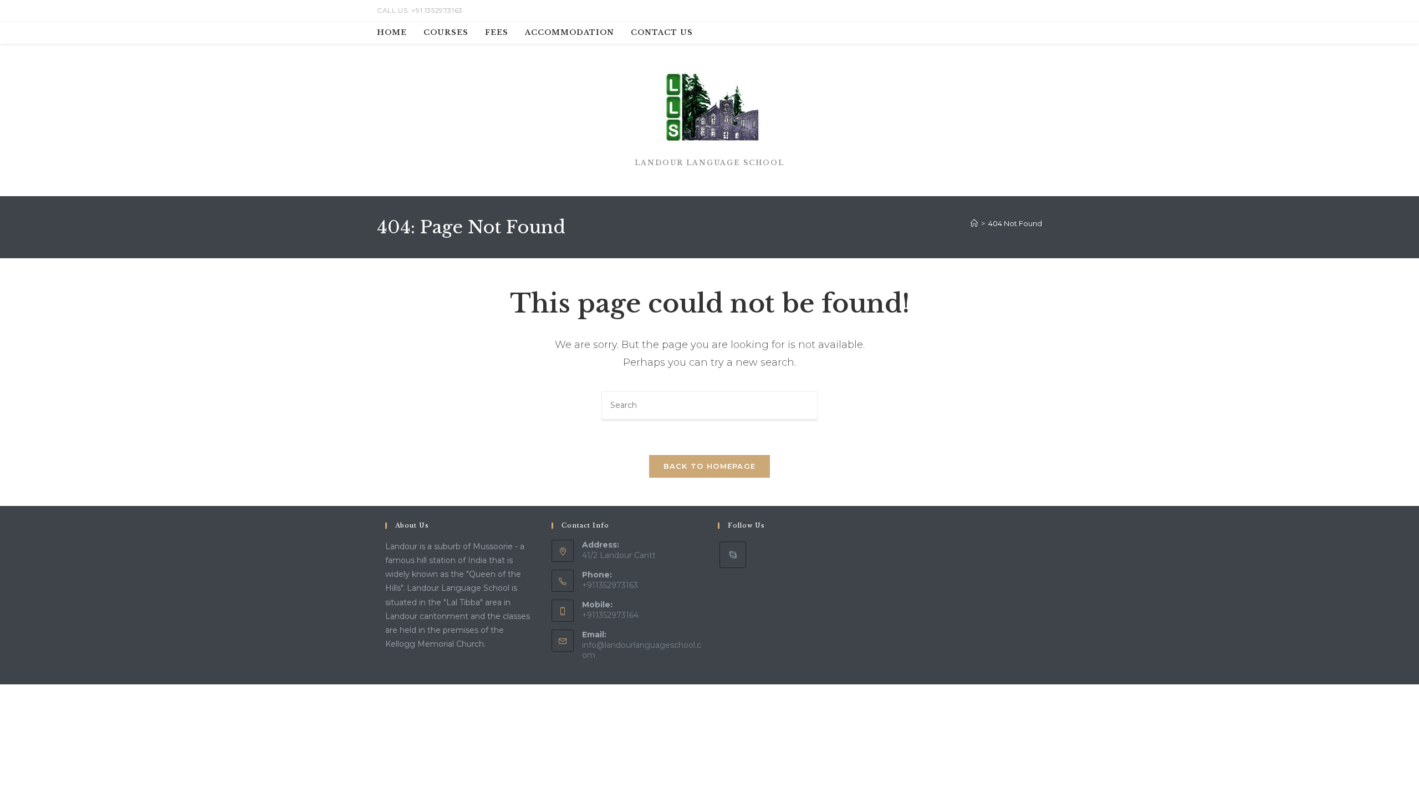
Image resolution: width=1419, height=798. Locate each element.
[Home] (974, 223)
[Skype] (732, 554)
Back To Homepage (709, 466)
